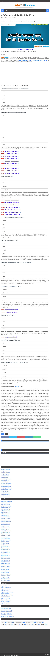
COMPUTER (10, 622)
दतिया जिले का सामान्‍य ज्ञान (5, 524)
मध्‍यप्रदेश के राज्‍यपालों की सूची (6, 489)
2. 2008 (3, 95)
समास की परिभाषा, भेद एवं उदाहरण (6, 611)
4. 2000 (3, 276)
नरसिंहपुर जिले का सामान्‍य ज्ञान (6, 530)
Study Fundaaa (10, 655)
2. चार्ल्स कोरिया (4, 369)
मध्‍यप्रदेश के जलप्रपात (5, 475)
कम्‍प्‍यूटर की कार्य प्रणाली (5, 590)
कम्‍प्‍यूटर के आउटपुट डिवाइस (5, 598)
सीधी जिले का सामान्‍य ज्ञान (5, 569)
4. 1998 (3, 102)
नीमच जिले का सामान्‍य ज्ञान (5, 533)
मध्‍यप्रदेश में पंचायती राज (5, 491)
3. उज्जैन (3, 350)
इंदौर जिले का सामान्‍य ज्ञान (5, 577)
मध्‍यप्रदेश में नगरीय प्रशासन (5, 492)
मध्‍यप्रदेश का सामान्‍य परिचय (5, 469)
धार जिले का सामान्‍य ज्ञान (5, 529)
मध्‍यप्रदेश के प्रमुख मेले (5, 480)
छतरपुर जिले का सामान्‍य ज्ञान (5, 516)
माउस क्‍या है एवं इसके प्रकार (5, 596)
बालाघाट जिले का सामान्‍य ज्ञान (5, 535)
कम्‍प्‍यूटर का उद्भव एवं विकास (5, 589)
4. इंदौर (3, 328)
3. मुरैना (3, 141)
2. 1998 (3, 269)
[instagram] (48, 1)
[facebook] (47, 1)
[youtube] (45, 1)
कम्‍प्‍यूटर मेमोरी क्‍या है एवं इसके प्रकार (7, 592)
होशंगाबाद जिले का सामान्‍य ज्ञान (6, 574)
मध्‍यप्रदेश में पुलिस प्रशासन (5, 494)
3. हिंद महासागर (4, 186)
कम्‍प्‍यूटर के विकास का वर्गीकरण (6, 587)
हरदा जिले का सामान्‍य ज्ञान (5, 572)
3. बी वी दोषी (4, 372)
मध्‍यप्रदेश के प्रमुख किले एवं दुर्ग (6, 478)
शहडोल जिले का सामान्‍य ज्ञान (5, 557)
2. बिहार (3, 224)
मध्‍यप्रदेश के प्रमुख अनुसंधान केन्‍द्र (7, 495)
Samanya (17, 386)
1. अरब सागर (4, 179)
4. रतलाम (3, 144)
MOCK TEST (29, 624)
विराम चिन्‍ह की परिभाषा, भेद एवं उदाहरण (7, 616)
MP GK (36, 624)
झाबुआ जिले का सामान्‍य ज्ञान (5, 520)
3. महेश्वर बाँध (4, 296)
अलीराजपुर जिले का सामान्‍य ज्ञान (6, 503)
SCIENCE (42, 624)
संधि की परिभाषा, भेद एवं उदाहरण (6, 613)
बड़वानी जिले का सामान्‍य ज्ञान (5, 538)
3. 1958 (3, 99)
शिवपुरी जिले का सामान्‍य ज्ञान (5, 560)
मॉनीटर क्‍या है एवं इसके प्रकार (6, 599)
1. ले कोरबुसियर (4, 365)
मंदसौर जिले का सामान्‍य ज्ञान (5, 546)
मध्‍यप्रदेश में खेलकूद (4, 481)
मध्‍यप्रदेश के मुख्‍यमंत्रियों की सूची (6, 488)
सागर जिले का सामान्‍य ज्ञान (5, 564)
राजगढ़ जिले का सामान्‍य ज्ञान (5, 551)
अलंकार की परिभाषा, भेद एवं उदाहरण (7, 610)
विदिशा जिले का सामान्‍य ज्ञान (5, 555)
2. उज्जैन (3, 246)
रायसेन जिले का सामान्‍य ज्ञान (5, 552)
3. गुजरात (3, 227)
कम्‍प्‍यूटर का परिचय (4, 586)
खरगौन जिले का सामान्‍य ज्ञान (5, 513)
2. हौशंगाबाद (4, 346)
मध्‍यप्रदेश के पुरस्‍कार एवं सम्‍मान (6, 483)
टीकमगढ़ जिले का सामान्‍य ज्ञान (6, 521)
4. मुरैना (3, 253)
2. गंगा (3, 182)
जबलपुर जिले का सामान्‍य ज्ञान (5, 580)
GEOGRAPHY (39, 622)
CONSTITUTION (19, 622)
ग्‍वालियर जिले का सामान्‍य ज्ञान (5, 575)
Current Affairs (29, 622)
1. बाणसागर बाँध (4, 289)
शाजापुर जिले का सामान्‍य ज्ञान (5, 558)
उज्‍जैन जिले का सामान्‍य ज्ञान (5, 507)
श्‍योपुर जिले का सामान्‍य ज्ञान (5, 561)
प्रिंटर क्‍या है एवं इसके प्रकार (5, 601)
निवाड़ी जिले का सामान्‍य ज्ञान (5, 532)
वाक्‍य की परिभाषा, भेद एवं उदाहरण (6, 614)
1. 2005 (3, 265)
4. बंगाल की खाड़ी (5, 189)
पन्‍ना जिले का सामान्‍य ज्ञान (5, 537)
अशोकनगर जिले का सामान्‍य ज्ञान (6, 506)
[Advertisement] (25, 73)
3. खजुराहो (4, 250)
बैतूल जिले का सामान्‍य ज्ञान (5, 541)
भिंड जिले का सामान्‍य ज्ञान (5, 543)
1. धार (3, 115)
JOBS (22, 624)
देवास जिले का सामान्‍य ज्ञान (5, 527)
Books (3, 622)
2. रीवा (3, 137)
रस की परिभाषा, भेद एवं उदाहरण (6, 608)
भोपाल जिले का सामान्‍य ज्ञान (5, 578)
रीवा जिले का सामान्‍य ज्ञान (5, 554)
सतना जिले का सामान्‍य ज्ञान (5, 563)
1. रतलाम (3, 243)
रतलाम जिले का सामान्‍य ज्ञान (5, 549)
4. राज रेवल (4, 376)
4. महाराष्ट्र (4, 231)
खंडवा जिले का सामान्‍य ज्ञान (5, 512)
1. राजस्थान (4, 220)
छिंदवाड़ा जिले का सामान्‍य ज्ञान (5, 518)
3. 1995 (3, 272)
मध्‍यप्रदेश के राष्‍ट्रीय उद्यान (5, 474)
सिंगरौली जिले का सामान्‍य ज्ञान (5, 566)
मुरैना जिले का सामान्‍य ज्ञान (5, 547)
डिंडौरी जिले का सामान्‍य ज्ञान (5, 523)
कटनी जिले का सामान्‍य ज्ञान (5, 510)
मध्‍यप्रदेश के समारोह (4, 477)
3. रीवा (3, 325)
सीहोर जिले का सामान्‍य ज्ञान (5, 571)
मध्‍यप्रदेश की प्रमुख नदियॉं (5, 472)
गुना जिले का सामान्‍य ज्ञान (5, 515)
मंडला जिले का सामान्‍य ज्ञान (5, 544)
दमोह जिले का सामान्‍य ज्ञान (5, 526)
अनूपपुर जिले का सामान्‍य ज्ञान (5, 504)
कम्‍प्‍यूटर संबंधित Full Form (5, 602)
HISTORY (9, 624)
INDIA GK (16, 624)
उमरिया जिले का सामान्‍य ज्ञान (5, 509)
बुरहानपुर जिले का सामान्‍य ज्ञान (6, 540)
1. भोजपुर (3, 343)
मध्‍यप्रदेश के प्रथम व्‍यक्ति (5, 485)
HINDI (3, 624)
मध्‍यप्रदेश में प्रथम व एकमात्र (6, 486)
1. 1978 (3, 91)
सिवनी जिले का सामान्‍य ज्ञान (5, 568)
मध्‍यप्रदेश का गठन (4, 471)
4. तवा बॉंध (3, 300)
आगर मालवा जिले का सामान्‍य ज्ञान (6, 501)
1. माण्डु (3, 318)
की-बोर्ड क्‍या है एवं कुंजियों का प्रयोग (6, 595)
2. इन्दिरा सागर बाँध (5, 293)
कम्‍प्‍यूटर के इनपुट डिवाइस (5, 593)
